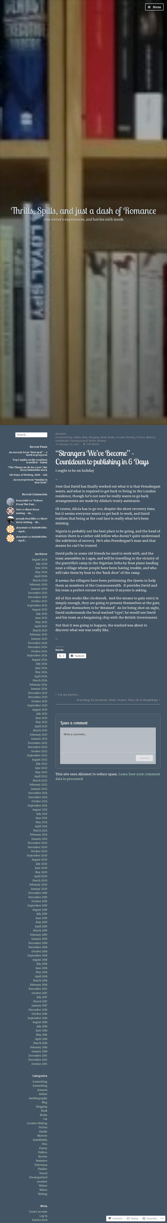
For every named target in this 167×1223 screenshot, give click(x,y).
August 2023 (39, 709)
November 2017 (38, 988)
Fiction (43, 1127)
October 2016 (39, 1013)
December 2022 (37, 743)
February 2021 (38, 834)
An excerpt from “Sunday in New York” (30, 481)
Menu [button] (156, 7)
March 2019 (40, 930)
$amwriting (40, 1085)
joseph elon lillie (26, 518)
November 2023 (37, 697)
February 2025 (38, 634)
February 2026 (38, 584)
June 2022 (41, 768)
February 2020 (38, 884)
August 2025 (39, 609)
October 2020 (39, 851)
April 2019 (41, 926)
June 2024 (41, 668)
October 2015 (39, 1064)
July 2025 (41, 613)
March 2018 (40, 980)
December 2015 (37, 1055)
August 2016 (40, 1022)
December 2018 (37, 943)
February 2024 (38, 684)
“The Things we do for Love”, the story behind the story (27, 468)
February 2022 (38, 784)
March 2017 (40, 1001)
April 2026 (40, 576)
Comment (144, 758)
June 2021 (41, 818)
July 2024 (41, 663)
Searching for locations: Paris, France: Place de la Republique (117, 700)
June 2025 (41, 617)
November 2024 (37, 647)
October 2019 (39, 901)
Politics (42, 1152)
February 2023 (38, 734)
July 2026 (41, 563)
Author (43, 1094)
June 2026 (41, 567)
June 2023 (41, 718)
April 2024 (40, 676)
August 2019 (39, 909)
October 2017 (39, 993)
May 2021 (41, 822)
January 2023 (39, 738)
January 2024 (39, 688)
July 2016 (42, 1026)
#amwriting (39, 1081)
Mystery (42, 1135)
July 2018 (42, 963)
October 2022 (39, 751)
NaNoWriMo (40, 1139)
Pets (44, 1144)
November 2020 (37, 847)
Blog (44, 1102)
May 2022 (41, 772)
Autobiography (38, 1098)
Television (40, 1164)
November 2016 (38, 1009)
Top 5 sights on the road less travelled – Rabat (30, 461)
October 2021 (39, 801)
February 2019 (38, 934)
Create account (38, 1211)
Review (42, 1156)
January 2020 (39, 888)
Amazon (42, 1090)
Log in (43, 1215)
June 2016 (41, 1030)
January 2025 (39, 638)
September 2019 (37, 905)
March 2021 (40, 830)
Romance (41, 1160)
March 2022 (40, 780)
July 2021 (42, 813)
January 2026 (39, 588)
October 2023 (39, 701)
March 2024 (40, 680)
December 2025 (37, 592)
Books (43, 1114)
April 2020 (40, 876)
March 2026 (40, 580)
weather (42, 1181)
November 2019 (37, 897)
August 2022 (39, 759)
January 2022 (39, 788)
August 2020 (39, 859)
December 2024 (37, 643)
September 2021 (37, 805)
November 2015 (37, 1059)
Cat (45, 1119)
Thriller (42, 1169)
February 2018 (38, 984)
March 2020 (39, 880)
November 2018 (37, 947)
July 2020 (41, 863)
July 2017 (42, 997)
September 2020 (37, 855)
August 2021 (39, 809)
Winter (43, 1185)
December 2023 (37, 693)
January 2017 (39, 1005)
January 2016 (39, 1051)
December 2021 (37, 793)
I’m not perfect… (69, 694)
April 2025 (41, 626)
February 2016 (38, 1047)
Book (44, 1110)
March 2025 (40, 630)
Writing (42, 1194)
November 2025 (37, 597)
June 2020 (41, 868)
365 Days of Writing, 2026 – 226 (28, 474)
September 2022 (37, 755)
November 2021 (37, 797)
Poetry (43, 1148)
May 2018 (41, 972)
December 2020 (37, 843)
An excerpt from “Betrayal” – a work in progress (28, 453)
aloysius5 (22, 527)
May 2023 (41, 722)
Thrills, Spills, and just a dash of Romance (83, 210)
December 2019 (37, 893)
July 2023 (41, 713)
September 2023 (37, 705)
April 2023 (41, 726)
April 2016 (41, 1039)
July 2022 (41, 763)
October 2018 (39, 951)
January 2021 (39, 838)
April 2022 (40, 776)
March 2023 (40, 730)
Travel (43, 1173)
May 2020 (41, 872)
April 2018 (41, 976)
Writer (43, 1189)
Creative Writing (37, 1123)
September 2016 (37, 1018)
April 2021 (41, 826)
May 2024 (41, 672)
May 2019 (41, 922)
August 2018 (39, 959)
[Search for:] (31, 434)
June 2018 (41, 968)
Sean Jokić (22, 500)
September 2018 (37, 955)
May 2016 (41, 1034)
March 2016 (40, 1043)
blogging (41, 1106)
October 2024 (39, 651)
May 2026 (41, 572)
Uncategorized (38, 1177)
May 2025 (41, 622)
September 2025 (37, 605)
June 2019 (41, 918)
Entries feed (39, 1220)
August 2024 (39, 659)
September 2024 (37, 655)
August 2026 (39, 559)
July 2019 (42, 913)
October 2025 (39, 601)
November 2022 (37, 747)
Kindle (43, 1131)
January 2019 (39, 938)
